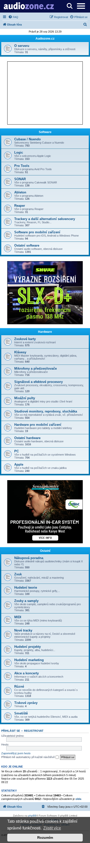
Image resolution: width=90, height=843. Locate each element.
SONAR (20, 179)
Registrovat (34, 730)
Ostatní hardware (27, 438)
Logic (18, 152)
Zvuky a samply (26, 601)
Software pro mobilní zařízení (37, 232)
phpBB (32, 815)
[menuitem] (13, 17)
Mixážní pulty (24, 398)
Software (45, 132)
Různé (19, 686)
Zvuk (18, 574)
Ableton (20, 192)
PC (16, 451)
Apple (18, 464)
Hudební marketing (29, 660)
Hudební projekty (27, 647)
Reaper (19, 205)
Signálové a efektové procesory (38, 382)
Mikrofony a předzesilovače (35, 368)
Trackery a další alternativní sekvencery (44, 219)
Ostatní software (26, 245)
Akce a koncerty (26, 673)
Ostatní (45, 551)
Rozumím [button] (45, 837)
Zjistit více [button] (52, 828)
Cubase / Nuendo (27, 139)
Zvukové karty (25, 339)
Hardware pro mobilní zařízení (37, 425)
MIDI (17, 617)
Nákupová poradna (28, 558)
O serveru (21, 46)
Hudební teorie (25, 587)
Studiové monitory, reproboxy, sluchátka (45, 411)
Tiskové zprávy (26, 703)
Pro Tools (21, 166)
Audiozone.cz (45, 38)
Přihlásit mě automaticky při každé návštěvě (28, 757)
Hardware (45, 332)
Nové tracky (23, 630)
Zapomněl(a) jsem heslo (15, 753)
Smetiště (21, 713)
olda (78, 798)
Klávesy (20, 352)
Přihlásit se (10, 730)
